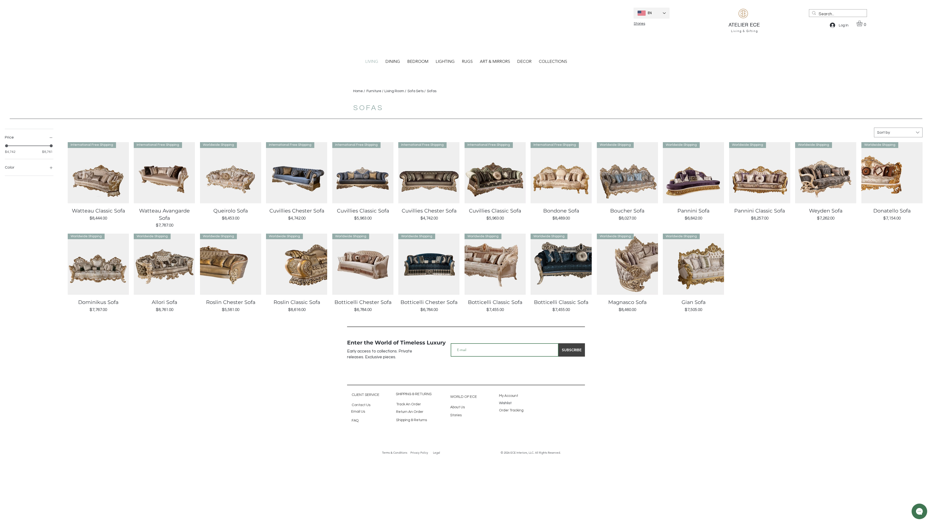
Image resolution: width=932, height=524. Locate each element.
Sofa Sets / (417, 91)
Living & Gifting (744, 31)
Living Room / (395, 91)
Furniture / (375, 91)
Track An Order (408, 404)
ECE (755, 25)
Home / (359, 91)
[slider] (6, 146)
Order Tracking (511, 410)
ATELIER (739, 25)
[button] (863, 23)
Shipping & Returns (411, 420)
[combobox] (898, 132)
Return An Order (409, 412)
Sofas (432, 91)
